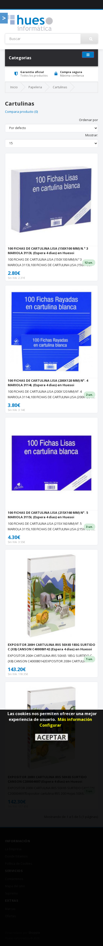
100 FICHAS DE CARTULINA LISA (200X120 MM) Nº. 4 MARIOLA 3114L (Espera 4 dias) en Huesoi (48, 382)
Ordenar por (88, 120)
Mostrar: (91, 135)
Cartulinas (60, 87)
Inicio (14, 87)
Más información (75, 719)
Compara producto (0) (21, 111)
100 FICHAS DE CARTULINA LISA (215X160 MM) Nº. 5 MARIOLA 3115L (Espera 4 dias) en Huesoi (48, 514)
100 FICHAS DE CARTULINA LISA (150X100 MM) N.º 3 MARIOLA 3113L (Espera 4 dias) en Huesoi (48, 250)
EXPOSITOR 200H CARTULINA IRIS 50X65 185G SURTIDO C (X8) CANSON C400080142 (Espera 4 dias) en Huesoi (51, 646)
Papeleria (35, 87)
